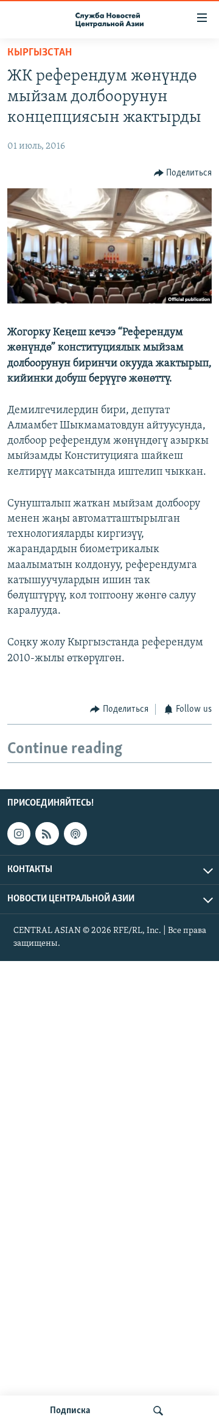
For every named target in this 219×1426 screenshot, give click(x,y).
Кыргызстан (39, 53)
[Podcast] (75, 833)
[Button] (183, 173)
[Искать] (158, 1411)
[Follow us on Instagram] (18, 833)
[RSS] (46, 833)
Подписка (70, 1411)
